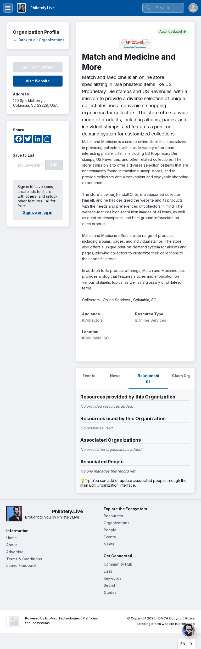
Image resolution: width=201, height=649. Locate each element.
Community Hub (118, 564)
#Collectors (92, 320)
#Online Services (150, 320)
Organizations (117, 523)
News (109, 544)
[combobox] (186, 644)
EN (182, 644)
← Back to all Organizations (39, 40)
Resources (113, 516)
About (11, 545)
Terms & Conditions (24, 559)
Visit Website (38, 81)
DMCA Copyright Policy (176, 618)
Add (53, 165)
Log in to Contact (38, 67)
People (110, 530)
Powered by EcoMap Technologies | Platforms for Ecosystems (62, 620)
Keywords (112, 578)
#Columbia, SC (95, 338)
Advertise (15, 552)
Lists (108, 571)
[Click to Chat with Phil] (188, 630)
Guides (110, 592)
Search (110, 585)
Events (110, 537)
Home (11, 538)
